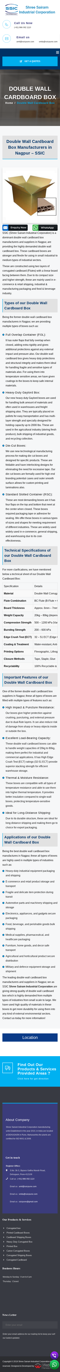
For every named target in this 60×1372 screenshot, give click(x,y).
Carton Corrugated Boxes (18, 1251)
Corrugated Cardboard (16, 1260)
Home (9, 103)
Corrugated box (13, 1228)
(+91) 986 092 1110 (22, 27)
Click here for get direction (33, 1078)
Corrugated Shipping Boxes (19, 1255)
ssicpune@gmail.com (28, 1202)
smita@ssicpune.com (48, 42)
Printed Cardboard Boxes (18, 1233)
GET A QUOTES (32, 61)
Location (30, 1037)
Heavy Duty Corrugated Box (19, 1242)
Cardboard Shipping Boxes (18, 1237)
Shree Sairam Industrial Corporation (31, 986)
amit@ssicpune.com (25, 42)
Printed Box (11, 1246)
